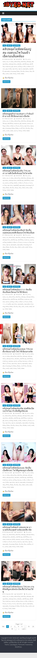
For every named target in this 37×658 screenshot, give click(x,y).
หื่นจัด (18, 71)
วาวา (4, 304)
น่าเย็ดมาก (29, 66)
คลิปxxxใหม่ (17, 61)
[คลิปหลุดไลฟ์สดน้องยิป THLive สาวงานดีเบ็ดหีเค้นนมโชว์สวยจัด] (18, 146)
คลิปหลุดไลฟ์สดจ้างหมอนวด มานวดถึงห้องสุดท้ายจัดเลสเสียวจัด (17, 528)
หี (29, 245)
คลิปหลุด (29, 61)
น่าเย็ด (24, 66)
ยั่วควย (21, 126)
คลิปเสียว (19, 64)
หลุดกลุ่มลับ (25, 69)
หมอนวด (19, 542)
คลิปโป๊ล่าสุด (25, 64)
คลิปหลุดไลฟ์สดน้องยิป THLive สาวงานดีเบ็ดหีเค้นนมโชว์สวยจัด (17, 171)
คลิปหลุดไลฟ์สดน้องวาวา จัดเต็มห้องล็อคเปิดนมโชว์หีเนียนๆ (17, 290)
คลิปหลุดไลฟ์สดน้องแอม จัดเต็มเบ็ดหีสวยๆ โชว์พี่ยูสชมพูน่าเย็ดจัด (18, 469)
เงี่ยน (30, 71)
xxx (4, 45)
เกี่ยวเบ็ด (22, 71)
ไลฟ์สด (22, 73)
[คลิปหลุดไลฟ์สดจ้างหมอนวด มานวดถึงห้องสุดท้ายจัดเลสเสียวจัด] (18, 503)
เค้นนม (27, 71)
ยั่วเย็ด (10, 69)
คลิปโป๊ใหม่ (16, 45)
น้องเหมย (24, 361)
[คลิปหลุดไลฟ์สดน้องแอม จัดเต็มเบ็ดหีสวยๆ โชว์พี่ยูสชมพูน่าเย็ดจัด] (18, 443)
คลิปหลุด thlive (12, 64)
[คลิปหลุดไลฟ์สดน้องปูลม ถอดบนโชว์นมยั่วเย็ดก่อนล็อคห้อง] (18, 24)
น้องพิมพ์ (9, 242)
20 (33, 627)
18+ (26, 59)
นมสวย (15, 66)
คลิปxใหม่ (23, 61)
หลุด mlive (15, 69)
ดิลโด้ (13, 539)
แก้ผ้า (4, 131)
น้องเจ (21, 601)
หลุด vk (20, 69)
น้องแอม (19, 480)
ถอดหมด (24, 123)
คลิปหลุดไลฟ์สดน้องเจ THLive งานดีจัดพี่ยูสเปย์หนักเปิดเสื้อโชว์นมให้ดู (18, 589)
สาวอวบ (30, 183)
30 (12, 629)
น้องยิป (15, 183)
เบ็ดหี (23, 188)
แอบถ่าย (15, 131)
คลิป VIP (9, 45)
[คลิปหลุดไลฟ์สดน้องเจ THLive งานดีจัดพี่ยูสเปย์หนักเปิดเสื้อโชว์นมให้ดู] (18, 562)
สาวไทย (5, 185)
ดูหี (12, 66)
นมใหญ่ (20, 66)
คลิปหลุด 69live (30, 237)
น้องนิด (15, 420)
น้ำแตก (17, 126)
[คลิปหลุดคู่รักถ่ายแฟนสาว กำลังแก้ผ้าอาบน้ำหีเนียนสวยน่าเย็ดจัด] (18, 89)
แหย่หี (10, 73)
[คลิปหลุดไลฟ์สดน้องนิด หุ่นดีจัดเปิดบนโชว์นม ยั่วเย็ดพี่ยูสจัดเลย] (18, 384)
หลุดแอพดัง (7, 71)
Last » (24, 629)
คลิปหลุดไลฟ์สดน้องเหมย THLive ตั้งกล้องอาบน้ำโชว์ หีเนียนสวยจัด (18, 350)
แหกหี (6, 73)
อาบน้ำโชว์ (22, 128)
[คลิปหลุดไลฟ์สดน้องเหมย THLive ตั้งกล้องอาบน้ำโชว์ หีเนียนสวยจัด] (18, 325)
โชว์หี (18, 73)
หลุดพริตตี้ (15, 185)
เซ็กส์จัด (25, 425)
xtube (4, 61)
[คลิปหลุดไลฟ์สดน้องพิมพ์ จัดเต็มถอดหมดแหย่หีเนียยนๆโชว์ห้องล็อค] (18, 206)
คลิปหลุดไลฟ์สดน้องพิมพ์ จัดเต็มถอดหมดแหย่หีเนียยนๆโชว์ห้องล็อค (18, 231)
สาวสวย (25, 242)
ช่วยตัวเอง (8, 66)
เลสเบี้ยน (29, 544)
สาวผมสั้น (8, 304)
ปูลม (7, 69)
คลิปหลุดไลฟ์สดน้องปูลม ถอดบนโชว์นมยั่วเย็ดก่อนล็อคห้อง (17, 52)
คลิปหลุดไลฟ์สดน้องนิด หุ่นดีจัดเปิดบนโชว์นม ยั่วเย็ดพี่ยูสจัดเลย (18, 409)
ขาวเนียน (11, 61)
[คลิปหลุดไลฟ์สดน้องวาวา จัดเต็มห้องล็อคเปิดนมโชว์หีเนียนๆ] (18, 265)
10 (29, 627)
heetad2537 (19, 59)
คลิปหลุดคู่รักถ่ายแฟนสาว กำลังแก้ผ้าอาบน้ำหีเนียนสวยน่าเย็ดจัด (18, 115)
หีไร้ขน (7, 485)
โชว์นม (14, 73)
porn (29, 59)
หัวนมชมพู (13, 71)
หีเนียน (13, 128)
